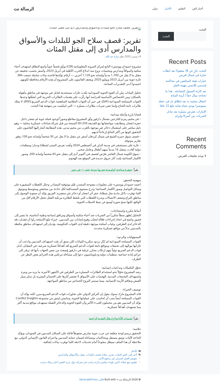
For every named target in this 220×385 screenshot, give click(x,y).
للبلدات (90, 354)
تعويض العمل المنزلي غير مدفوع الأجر (118, 358)
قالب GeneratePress (91, 379)
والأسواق (74, 354)
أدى (135, 354)
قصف (98, 354)
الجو (125, 354)
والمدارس (63, 354)
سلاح (104, 354)
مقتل (82, 354)
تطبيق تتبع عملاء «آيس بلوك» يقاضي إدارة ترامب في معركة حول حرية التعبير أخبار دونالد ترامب (88, 362)
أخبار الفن (197, 8)
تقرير (111, 354)
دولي (155, 8)
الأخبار (168, 8)
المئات (118, 354)
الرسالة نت (24, 8)
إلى (130, 354)
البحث (202, 29)
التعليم (181, 8)
